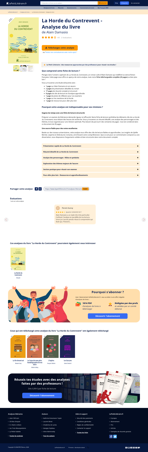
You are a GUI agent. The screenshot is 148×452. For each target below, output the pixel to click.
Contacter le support (84, 428)
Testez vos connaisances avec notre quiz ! (61, 52)
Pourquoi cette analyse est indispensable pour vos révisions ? (72, 107)
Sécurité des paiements (85, 418)
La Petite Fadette (15, 431)
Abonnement (115, 421)
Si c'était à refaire (15, 425)
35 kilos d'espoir (14, 421)
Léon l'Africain (14, 418)
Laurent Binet (47, 421)
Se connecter (135, 3)
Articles (113, 428)
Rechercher (103, 3)
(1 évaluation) (66, 37)
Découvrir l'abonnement (107, 316)
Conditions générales (84, 421)
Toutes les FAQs (82, 433)
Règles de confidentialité (85, 425)
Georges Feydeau (49, 428)
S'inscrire (124, 3)
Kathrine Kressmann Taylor (52, 418)
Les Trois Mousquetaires (17, 428)
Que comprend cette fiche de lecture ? (61, 70)
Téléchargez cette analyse (60, 47)
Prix (116, 3)
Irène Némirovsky (49, 431)
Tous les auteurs (49, 436)
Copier (85, 189)
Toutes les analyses (16, 436)
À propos (114, 418)
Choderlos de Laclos (50, 425)
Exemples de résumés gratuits (121, 431)
